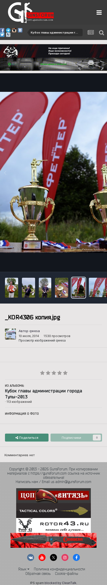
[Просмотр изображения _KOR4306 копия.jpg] (78, 288)
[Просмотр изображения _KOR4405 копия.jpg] (28, 288)
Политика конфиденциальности (59, 569)
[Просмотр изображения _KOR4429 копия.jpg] (11, 288)
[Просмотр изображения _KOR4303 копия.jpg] (61, 288)
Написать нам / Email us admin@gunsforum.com (53, 482)
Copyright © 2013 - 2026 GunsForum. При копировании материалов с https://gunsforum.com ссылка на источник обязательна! (53, 473)
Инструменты (85, 263)
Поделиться (28, 438)
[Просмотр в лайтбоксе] (53, 172)
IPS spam (37, 583)
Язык (22, 569)
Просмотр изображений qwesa (42, 340)
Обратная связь (38, 574)
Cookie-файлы (66, 574)
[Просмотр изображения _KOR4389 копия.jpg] (45, 288)
